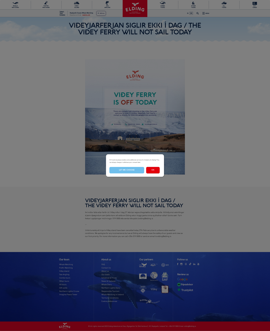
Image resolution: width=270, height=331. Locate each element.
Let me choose (127, 170)
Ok (152, 170)
